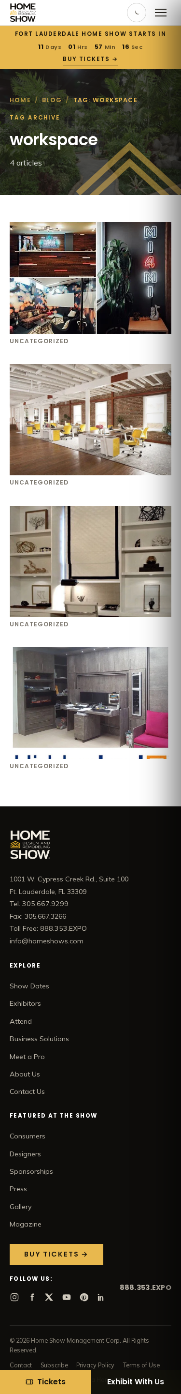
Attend (21, 1021)
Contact (21, 1365)
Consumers (27, 1136)
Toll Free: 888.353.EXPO (48, 928)
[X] (49, 1297)
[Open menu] (160, 12)
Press (18, 1188)
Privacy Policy (95, 1365)
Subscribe (54, 1365)
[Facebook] (32, 1297)
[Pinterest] (84, 1297)
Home (20, 100)
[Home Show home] (23, 12)
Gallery (21, 1206)
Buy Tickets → (90, 59)
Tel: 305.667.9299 (39, 903)
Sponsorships (31, 1171)
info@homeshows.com (47, 941)
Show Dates (29, 986)
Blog (52, 100)
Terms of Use (141, 1365)
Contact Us (27, 1091)
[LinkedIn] (101, 1297)
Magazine (26, 1224)
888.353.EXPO (145, 1287)
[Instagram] (14, 1297)
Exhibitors (25, 1003)
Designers (25, 1154)
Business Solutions (39, 1038)
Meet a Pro (27, 1056)
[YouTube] (66, 1297)
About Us (25, 1074)
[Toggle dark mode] (136, 12)
